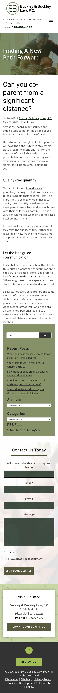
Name (29, 467)
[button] (50, 21)
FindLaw (29, 687)
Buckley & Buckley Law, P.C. (35, 118)
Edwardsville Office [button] (29, 626)
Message (29, 514)
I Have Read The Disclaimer (25, 559)
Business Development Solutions (27, 683)
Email (29, 483)
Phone (29, 498)
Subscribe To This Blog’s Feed (25, 430)
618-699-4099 (22, 27)
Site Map (26, 679)
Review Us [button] (29, 661)
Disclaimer (10, 552)
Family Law (28, 122)
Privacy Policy (42, 679)
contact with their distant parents (31, 276)
